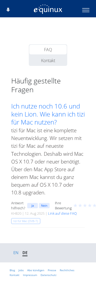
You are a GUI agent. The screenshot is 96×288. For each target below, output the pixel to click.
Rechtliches (67, 270)
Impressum (30, 275)
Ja (32, 205)
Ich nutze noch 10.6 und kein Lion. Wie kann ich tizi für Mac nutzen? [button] (48, 114)
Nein (44, 205)
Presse (52, 270)
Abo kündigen (35, 270)
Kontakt (48, 60)
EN (15, 252)
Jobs (21, 270)
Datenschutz (49, 275)
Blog (12, 270)
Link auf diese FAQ (62, 213)
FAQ (48, 50)
